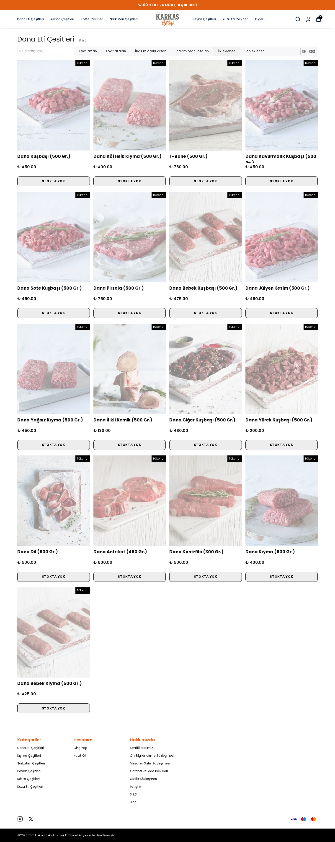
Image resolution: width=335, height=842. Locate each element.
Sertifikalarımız (141, 748)
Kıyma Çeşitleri (62, 19)
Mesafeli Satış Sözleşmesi (150, 763)
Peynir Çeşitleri (204, 19)
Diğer (259, 19)
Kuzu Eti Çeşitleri (235, 19)
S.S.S (133, 794)
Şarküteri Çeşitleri (124, 19)
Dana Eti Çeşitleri (30, 19)
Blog (133, 802)
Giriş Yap (80, 748)
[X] (31, 819)
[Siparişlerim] (308, 19)
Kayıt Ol (80, 755)
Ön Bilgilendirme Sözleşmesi (152, 755)
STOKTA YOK (53, 181)
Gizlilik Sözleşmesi (143, 779)
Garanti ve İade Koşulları (149, 771)
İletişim (135, 786)
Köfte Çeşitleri (92, 19)
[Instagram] (20, 819)
